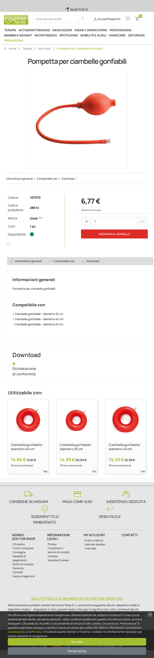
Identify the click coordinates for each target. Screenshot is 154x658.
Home (10, 48)
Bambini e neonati (18, 35)
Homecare (117, 35)
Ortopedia (136, 35)
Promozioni (13, 40)
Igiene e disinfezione (90, 30)
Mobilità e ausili (93, 35)
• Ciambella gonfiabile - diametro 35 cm (37, 314)
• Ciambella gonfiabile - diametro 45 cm (37, 324)
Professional (121, 30)
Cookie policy (17, 632)
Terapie (10, 30)
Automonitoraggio (34, 30)
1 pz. (33, 226)
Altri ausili (44, 48)
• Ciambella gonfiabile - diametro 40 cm (37, 319)
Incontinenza (45, 35)
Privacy (37, 632)
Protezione (68, 35)
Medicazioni (62, 30)
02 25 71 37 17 (79, 9)
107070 (35, 197)
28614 (34, 208)
